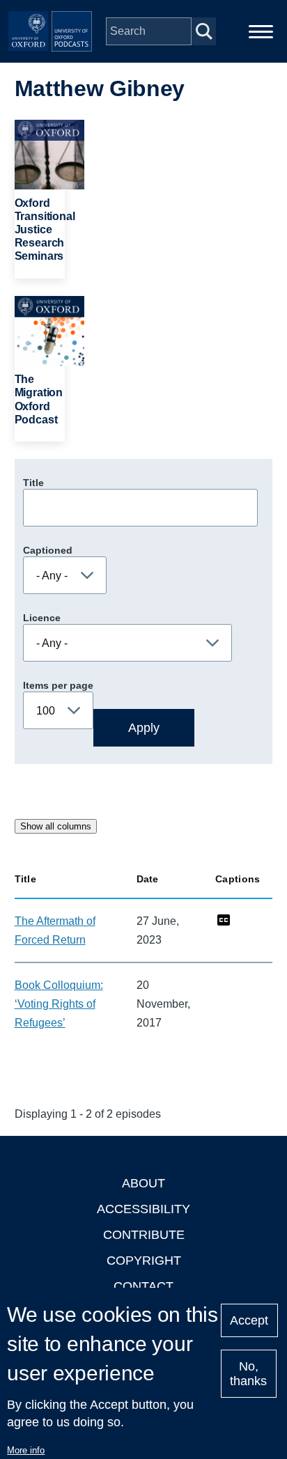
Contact (143, 1286)
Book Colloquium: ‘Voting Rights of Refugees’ (59, 1004)
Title (33, 482)
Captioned (47, 550)
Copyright (144, 1260)
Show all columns (55, 826)
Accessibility (143, 1209)
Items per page (58, 685)
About (143, 1183)
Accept (249, 1320)
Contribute (144, 1235)
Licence (42, 617)
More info (26, 1450)
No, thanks (248, 1373)
